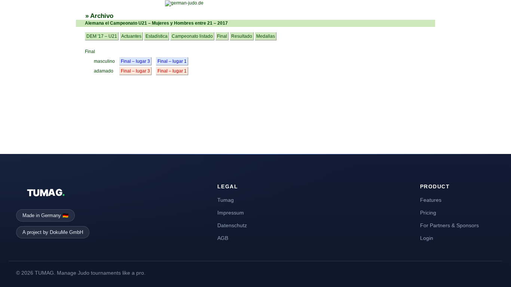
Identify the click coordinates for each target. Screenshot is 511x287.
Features (430, 200)
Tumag (225, 200)
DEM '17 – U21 (101, 36)
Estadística (157, 36)
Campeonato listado (192, 36)
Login (426, 238)
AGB (222, 238)
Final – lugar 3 (135, 61)
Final (222, 36)
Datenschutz (232, 225)
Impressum (230, 213)
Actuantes (131, 36)
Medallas (265, 36)
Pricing (428, 213)
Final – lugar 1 (172, 61)
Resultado (241, 36)
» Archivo (99, 15)
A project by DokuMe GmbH (52, 232)
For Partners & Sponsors (449, 225)
